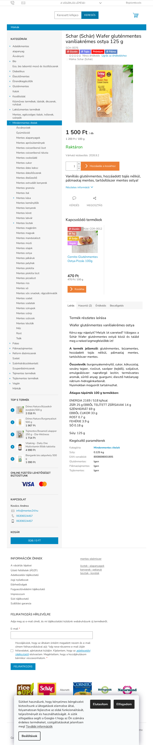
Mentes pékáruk (25, 258)
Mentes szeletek (25, 303)
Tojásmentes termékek (25, 378)
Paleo (16, 343)
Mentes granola (25, 188)
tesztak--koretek (89, 573)
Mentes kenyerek (26, 208)
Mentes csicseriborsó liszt (31, 148)
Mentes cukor (24, 163)
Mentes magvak (25, 233)
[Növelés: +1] (79, 164)
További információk (39, 726)
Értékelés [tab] (101, 305)
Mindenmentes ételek (25, 123)
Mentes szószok (25, 318)
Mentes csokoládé (26, 158)
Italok (16, 91)
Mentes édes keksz (27, 168)
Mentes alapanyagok (28, 138)
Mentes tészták (25, 323)
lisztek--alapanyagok (92, 566)
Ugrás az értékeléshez (114, 55)
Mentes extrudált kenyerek (31, 183)
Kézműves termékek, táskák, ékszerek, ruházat (34, 103)
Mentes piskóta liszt (27, 273)
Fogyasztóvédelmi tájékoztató (28, 589)
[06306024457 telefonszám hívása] (16, 2)
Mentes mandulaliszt (28, 238)
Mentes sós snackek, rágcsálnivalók (36, 293)
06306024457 (24, 516)
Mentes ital (22, 193)
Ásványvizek (23, 127)
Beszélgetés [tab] (117, 305)
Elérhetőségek (19, 584)
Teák (18, 338)
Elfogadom (124, 704)
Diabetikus (19, 71)
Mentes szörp (24, 313)
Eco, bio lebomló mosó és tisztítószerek (35, 66)
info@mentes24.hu (27, 510)
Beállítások (29, 736)
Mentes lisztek (24, 223)
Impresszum (18, 594)
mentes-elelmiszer (91, 559)
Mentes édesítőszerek (28, 173)
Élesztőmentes (21, 76)
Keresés (90, 15)
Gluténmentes (21, 86)
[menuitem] (15, 27)
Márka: (81, 59)
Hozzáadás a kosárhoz (102, 166)
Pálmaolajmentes (22, 348)
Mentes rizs (22, 283)
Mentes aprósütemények (30, 143)
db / (34, 540)
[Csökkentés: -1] (79, 168)
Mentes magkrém (26, 228)
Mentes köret (24, 213)
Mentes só (22, 288)
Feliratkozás (23, 666)
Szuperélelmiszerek (24, 368)
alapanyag (18, 51)
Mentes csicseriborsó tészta (32, 153)
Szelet (16, 358)
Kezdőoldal (19, 96)
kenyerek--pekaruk (91, 569)
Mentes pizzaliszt (26, 278)
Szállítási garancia (21, 603)
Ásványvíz (18, 56)
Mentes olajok (24, 248)
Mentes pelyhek (25, 263)
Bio (14, 61)
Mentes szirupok (25, 308)
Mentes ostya (24, 253)
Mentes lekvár (24, 218)
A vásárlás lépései (72, 3)
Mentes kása (23, 198)
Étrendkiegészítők (23, 81)
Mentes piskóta (25, 268)
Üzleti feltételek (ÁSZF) (24, 570)
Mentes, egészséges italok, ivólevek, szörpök (33, 116)
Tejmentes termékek (24, 373)
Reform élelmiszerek (24, 353)
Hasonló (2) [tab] (85, 305)
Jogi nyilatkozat (19, 580)
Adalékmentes (21, 46)
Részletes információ (78, 187)
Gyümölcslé (23, 133)
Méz (18, 328)
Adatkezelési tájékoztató (25, 575)
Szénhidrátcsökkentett (25, 363)
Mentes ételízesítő (26, 178)
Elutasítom (100, 704)
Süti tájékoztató (20, 599)
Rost (19, 333)
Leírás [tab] (71, 305)
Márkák (17, 388)
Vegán (16, 383)
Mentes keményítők (27, 203)
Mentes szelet (24, 298)
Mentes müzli (24, 243)
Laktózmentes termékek (26, 109)
